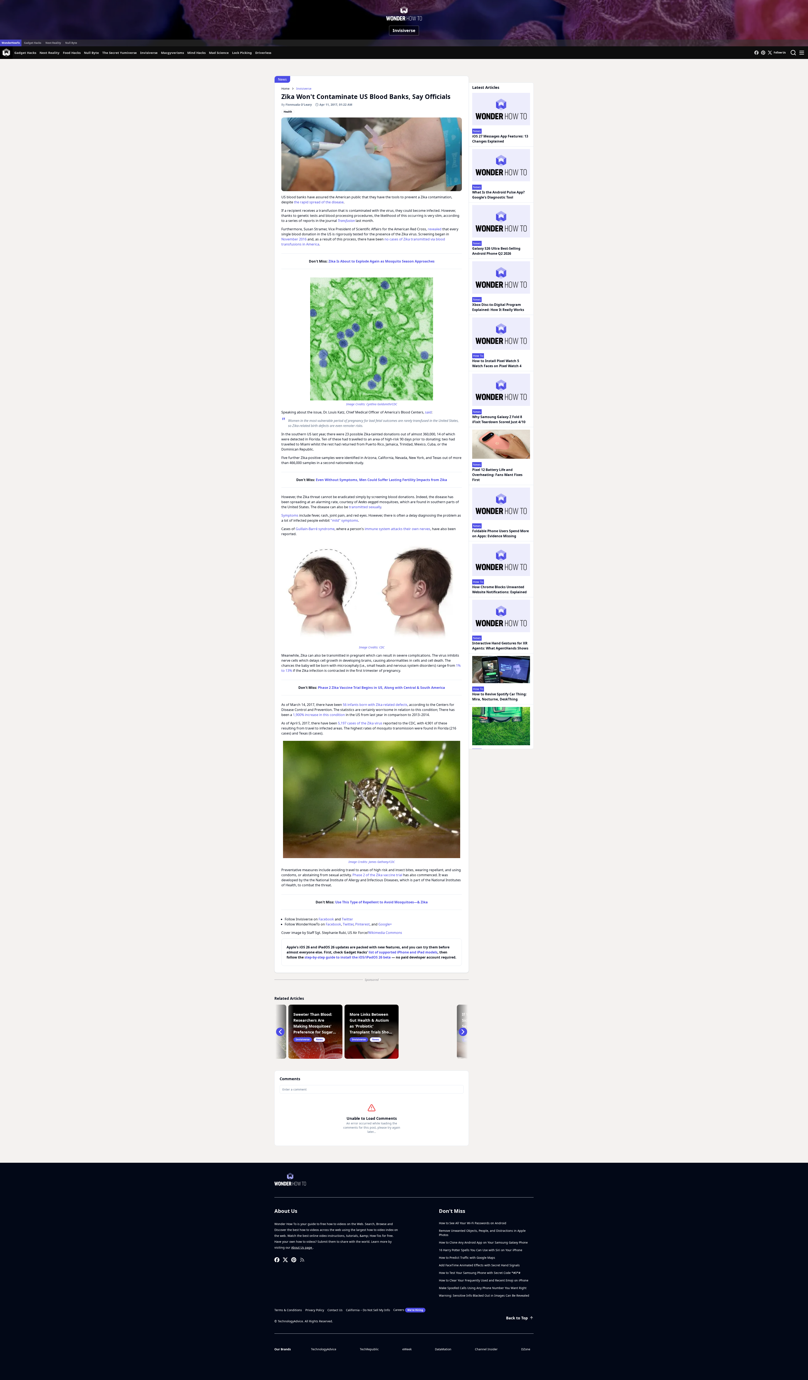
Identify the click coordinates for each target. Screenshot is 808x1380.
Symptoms (289, 515)
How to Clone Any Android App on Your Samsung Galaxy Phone (483, 1242)
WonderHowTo (11, 43)
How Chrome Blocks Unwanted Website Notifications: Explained (499, 589)
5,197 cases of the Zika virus (360, 723)
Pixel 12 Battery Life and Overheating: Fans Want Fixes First (497, 474)
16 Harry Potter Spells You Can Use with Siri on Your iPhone (480, 1250)
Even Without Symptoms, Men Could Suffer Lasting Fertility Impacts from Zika (381, 479)
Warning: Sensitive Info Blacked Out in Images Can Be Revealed (484, 1295)
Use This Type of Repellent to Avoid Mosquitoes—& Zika (381, 902)
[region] (371, 341)
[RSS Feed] (302, 1259)
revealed (434, 229)
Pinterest (362, 924)
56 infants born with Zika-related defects (375, 704)
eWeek (407, 1349)
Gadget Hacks (32, 43)
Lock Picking (242, 53)
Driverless (263, 53)
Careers (408, 1310)
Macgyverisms (172, 53)
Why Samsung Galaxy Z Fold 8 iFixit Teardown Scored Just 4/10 (498, 419)
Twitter (347, 919)
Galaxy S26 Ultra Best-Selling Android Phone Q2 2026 (496, 251)
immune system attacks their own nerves (397, 529)
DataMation (443, 1349)
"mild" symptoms (344, 520)
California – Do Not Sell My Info (368, 1310)
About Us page (302, 1247)
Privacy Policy (314, 1310)
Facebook (326, 919)
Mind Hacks (196, 53)
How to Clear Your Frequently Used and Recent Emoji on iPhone (483, 1280)
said (428, 412)
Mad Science (219, 53)
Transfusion (346, 220)
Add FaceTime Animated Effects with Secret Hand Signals (479, 1265)
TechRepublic (369, 1349)
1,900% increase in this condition (319, 714)
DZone (525, 1349)
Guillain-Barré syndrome (315, 529)
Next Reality (53, 43)
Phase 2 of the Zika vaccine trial (377, 875)
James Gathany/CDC (382, 862)
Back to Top (517, 1317)
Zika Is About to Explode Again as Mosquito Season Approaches (381, 261)
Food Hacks (72, 53)
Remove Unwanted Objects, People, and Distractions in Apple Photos (482, 1233)
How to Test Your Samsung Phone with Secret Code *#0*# (479, 1273)
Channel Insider (486, 1349)
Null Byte (71, 43)
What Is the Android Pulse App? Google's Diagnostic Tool (498, 195)
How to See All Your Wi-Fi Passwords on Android (472, 1223)
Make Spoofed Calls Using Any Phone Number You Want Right (482, 1288)
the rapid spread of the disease (319, 202)
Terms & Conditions (288, 1310)
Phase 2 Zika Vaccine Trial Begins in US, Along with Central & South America (381, 687)
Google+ (385, 924)
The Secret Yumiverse (119, 53)
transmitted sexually (365, 507)
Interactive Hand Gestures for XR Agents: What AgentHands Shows (500, 646)
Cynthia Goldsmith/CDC (381, 404)
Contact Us (335, 1310)
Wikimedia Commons (385, 932)
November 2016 (294, 239)
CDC (381, 647)
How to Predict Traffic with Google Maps (467, 1258)
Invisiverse (404, 30)
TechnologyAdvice (323, 1349)
